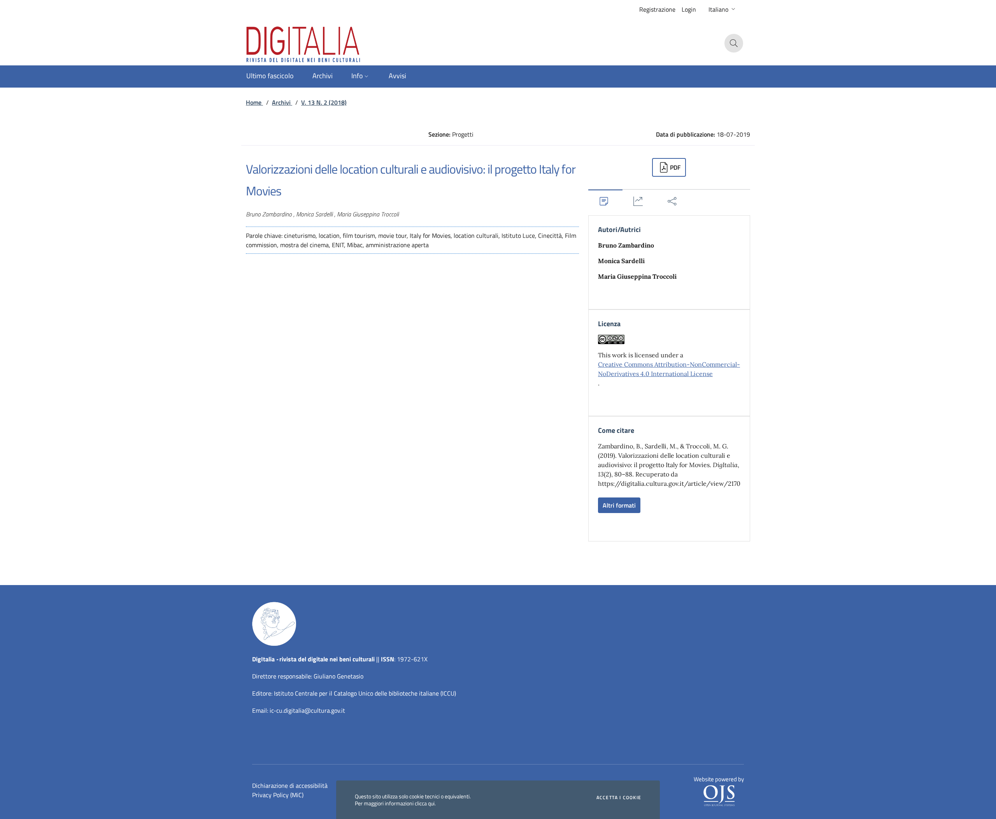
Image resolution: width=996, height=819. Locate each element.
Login (689, 9)
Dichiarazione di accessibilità (290, 785)
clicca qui (425, 803)
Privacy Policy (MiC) (277, 795)
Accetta (618, 797)
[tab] (605, 201)
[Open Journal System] (719, 795)
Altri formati (619, 505)
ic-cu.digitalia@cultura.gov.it (307, 710)
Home (254, 102)
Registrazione (657, 9)
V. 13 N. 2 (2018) (324, 102)
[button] (722, 9)
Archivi (282, 102)
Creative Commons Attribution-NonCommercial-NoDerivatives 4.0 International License (669, 369)
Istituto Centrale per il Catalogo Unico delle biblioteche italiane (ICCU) (365, 693)
